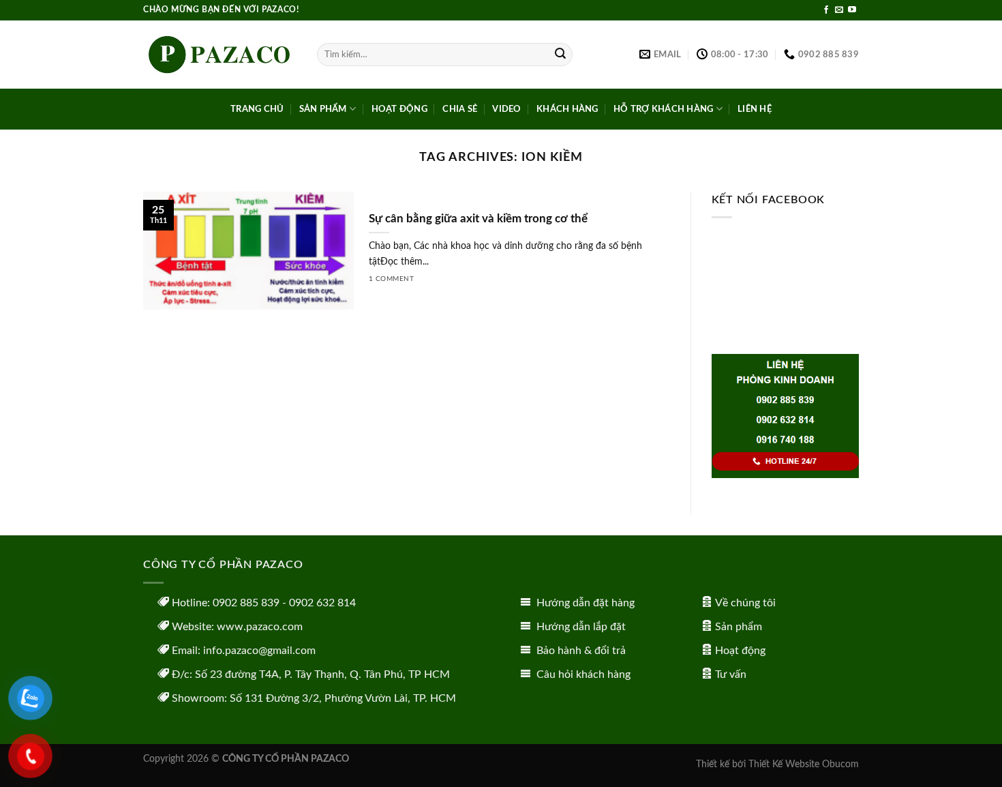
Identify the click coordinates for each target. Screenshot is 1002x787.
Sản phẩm (738, 626)
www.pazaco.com (260, 626)
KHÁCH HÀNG (567, 109)
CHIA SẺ (459, 109)
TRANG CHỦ (257, 109)
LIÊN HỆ (755, 109)
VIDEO (506, 109)
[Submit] (560, 54)
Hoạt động (740, 650)
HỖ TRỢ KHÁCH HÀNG (663, 109)
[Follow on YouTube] (852, 10)
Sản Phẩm (323, 109)
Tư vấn (730, 674)
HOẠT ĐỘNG (399, 109)
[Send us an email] (839, 10)
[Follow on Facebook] (826, 10)
